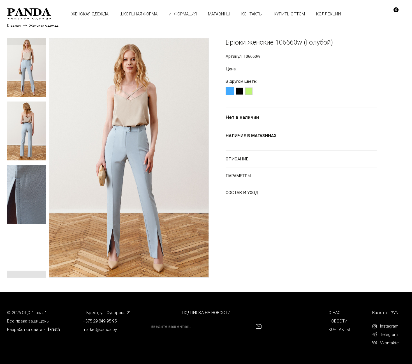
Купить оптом (289, 14)
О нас (334, 312)
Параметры (238, 175)
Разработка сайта (24, 329)
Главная (14, 25)
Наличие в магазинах (251, 135)
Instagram (389, 326)
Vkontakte (389, 342)
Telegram (389, 334)
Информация (183, 14)
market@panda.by (100, 329)
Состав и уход (242, 192)
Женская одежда (89, 14)
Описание (237, 159)
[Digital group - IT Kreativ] (53, 329)
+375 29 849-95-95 (100, 321)
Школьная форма (139, 14)
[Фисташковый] (249, 91)
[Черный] (239, 91)
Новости (338, 321)
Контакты (252, 14)
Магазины (219, 14)
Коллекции (328, 14)
